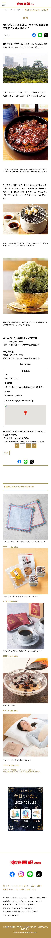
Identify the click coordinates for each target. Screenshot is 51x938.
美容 (32, 886)
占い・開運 (20, 889)
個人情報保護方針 (27, 908)
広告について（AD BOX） (11, 915)
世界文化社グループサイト (11, 905)
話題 (28, 889)
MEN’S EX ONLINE (28, 901)
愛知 (6, 453)
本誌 (33, 889)
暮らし (26, 886)
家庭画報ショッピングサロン (12, 898)
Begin (38, 901)
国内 (18, 10)
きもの (11, 889)
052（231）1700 (12, 379)
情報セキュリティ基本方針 (11, 908)
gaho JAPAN (41, 898)
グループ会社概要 (27, 905)
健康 (38, 886)
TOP (4, 10)
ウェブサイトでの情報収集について (14, 912)
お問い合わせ (32, 912)
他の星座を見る (25, 827)
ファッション (16, 886)
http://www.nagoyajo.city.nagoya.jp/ (19, 401)
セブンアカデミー (29, 898)
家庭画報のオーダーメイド (11, 901)
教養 (4, 889)
